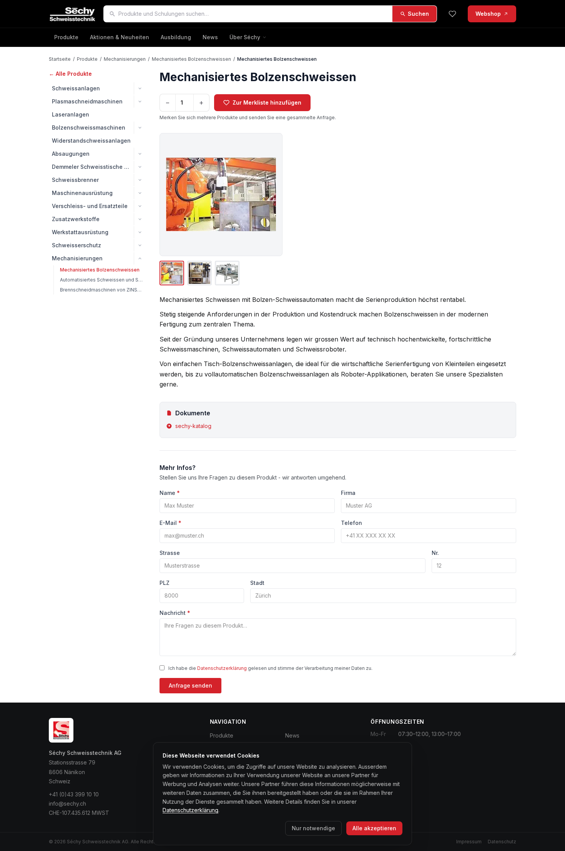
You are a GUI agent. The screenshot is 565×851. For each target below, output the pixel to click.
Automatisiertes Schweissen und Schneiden (103, 280)
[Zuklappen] (140, 258)
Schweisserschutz (76, 245)
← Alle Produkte (70, 73)
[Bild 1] (172, 273)
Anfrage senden (190, 685)
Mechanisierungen (125, 59)
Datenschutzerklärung (222, 668)
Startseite (60, 59)
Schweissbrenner (75, 180)
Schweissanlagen (76, 88)
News (210, 37)
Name (170, 493)
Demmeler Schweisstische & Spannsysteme (93, 166)
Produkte (66, 37)
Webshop (488, 13)
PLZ (165, 583)
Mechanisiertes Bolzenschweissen (191, 59)
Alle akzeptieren (374, 828)
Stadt (257, 583)
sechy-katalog (193, 426)
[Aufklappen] (140, 88)
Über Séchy (244, 37)
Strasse (170, 553)
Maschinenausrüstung (82, 193)
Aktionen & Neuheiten (119, 37)
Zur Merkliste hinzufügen (267, 102)
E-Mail (170, 523)
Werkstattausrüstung (80, 232)
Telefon (351, 523)
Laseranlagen (70, 114)
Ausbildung (176, 37)
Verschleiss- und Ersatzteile (90, 206)
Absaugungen (71, 153)
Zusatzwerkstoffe (76, 219)
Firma (348, 493)
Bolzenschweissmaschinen (88, 127)
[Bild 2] (199, 273)
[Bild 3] (227, 273)
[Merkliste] (452, 14)
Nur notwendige (313, 828)
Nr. (435, 553)
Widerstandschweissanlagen (91, 140)
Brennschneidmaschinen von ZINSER (101, 290)
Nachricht (175, 613)
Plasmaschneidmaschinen (87, 101)
